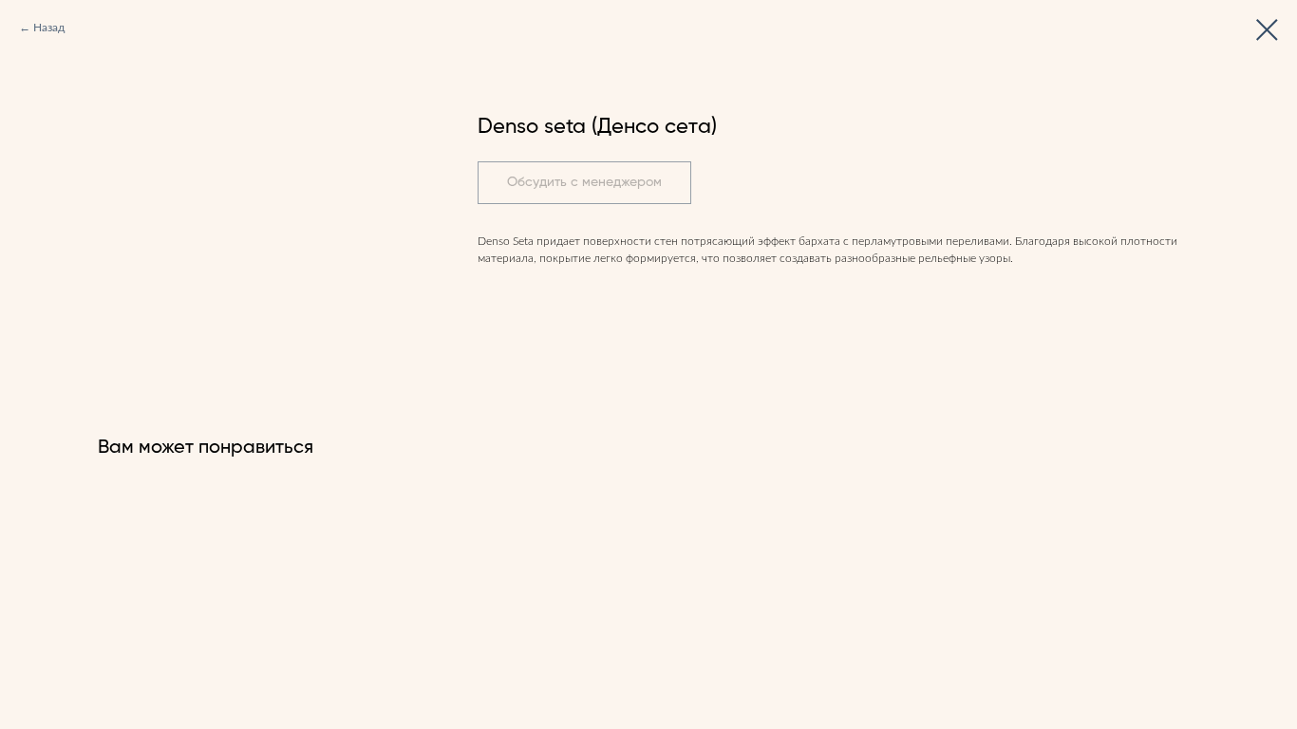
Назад (49, 27)
